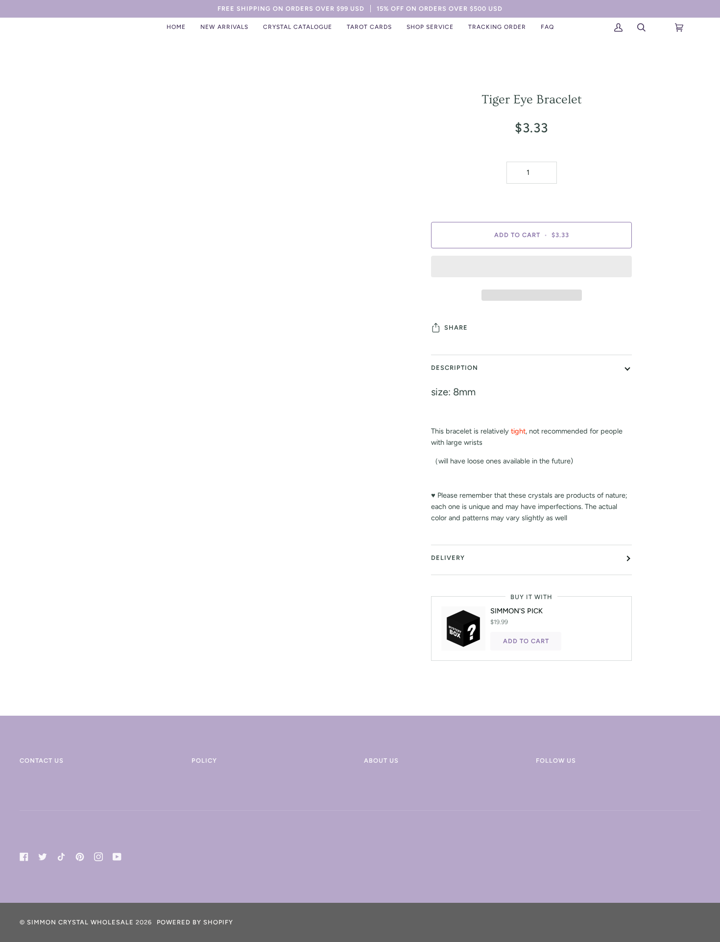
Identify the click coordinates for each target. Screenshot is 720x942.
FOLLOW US (556, 760)
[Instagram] (98, 856)
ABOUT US (381, 760)
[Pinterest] (79, 856)
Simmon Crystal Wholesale (80, 922)
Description (454, 367)
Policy (204, 760)
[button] (224, 27)
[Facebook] (24, 856)
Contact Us (42, 760)
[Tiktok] (61, 856)
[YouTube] (117, 856)
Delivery (448, 557)
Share (456, 327)
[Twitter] (42, 856)
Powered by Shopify (195, 922)
